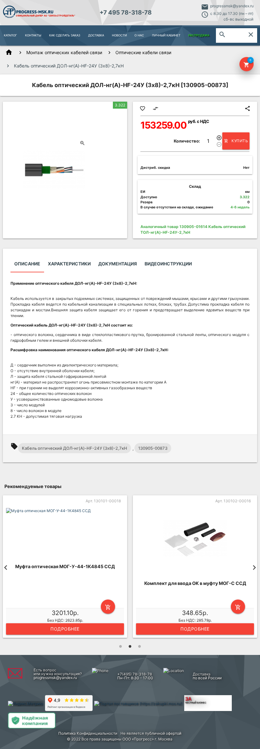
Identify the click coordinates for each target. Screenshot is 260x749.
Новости (119, 35)
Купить (236, 140)
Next (254, 567)
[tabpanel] (65, 567)
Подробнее (65, 629)
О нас (139, 35)
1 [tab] (120, 646)
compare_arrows (156, 108)
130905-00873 (152, 448)
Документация (117, 263)
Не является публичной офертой (150, 733)
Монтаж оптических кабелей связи (64, 52)
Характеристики (69, 263)
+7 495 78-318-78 (126, 12)
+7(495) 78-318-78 (134, 674)
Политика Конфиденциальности (87, 733)
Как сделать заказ (64, 35)
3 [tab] (139, 646)
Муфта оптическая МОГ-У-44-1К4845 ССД (65, 566)
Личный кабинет (166, 35)
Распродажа (198, 35)
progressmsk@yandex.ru (232, 5)
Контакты (33, 35)
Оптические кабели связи (143, 52)
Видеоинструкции (168, 263)
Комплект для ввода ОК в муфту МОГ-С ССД (195, 583)
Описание (27, 263)
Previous (5, 567)
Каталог (10, 35)
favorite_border (143, 108)
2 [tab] (130, 646)
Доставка (96, 35)
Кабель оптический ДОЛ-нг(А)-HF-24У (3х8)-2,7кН (74, 448)
